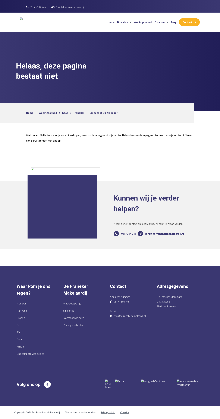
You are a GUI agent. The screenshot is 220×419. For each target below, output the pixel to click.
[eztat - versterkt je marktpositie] (188, 384)
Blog (173, 22)
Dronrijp (21, 318)
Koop (65, 113)
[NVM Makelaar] (107, 384)
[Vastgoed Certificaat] (156, 384)
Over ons (160, 22)
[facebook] (47, 384)
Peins (19, 325)
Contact (187, 22)
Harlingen (22, 310)
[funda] (125, 384)
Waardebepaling (72, 303)
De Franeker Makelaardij (75, 290)
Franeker (79, 113)
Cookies (124, 412)
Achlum (20, 346)
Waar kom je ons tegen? (33, 290)
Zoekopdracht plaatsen (75, 325)
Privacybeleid (108, 412)
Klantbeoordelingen (73, 318)
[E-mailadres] (140, 233)
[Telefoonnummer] (116, 233)
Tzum (19, 339)
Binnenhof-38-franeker (103, 113)
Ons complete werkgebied (30, 353)
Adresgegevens (172, 286)
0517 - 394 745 (38, 7)
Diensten (123, 22)
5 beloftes (68, 310)
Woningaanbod (143, 22)
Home (111, 22)
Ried (19, 332)
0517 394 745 (128, 233)
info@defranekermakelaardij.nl (164, 233)
